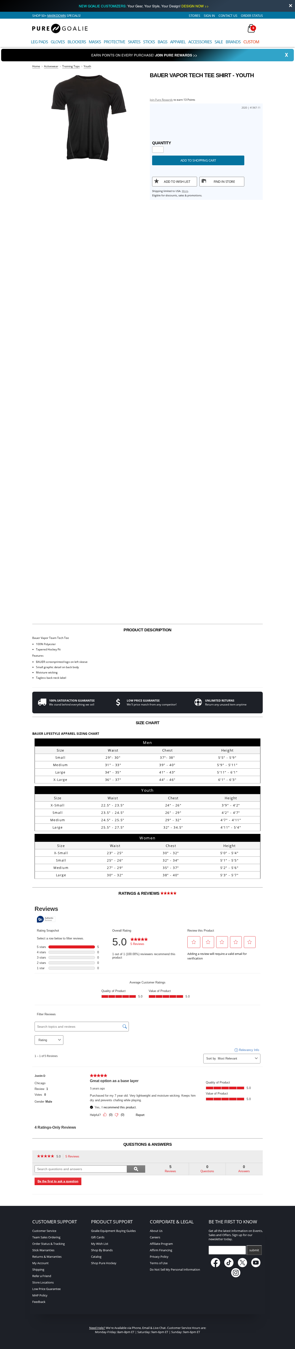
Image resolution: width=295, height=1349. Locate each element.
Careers (155, 1237)
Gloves (58, 41)
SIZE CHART (147, 722)
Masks (95, 41)
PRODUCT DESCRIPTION (147, 630)
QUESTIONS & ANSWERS (147, 1144)
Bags (162, 41)
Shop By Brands (102, 1250)
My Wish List (99, 1244)
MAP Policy (39, 1295)
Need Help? (97, 1328)
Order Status (252, 15)
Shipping (38, 1269)
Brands (233, 41)
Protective (114, 41)
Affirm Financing (161, 1250)
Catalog (96, 1257)
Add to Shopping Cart (198, 160)
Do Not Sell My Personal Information (175, 1269)
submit (254, 1250)
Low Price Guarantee (46, 1289)
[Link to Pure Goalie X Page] (243, 1266)
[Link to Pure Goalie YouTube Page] (256, 1266)
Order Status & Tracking (48, 1244)
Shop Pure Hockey (103, 1263)
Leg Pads (39, 41)
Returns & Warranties (47, 1257)
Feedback (38, 1302)
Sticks (149, 41)
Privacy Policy (159, 1257)
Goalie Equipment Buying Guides (113, 1231)
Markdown (56, 15)
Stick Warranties (43, 1250)
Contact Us (227, 15)
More (185, 191)
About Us (156, 1231)
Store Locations (43, 1282)
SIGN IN (209, 15)
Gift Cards (97, 1237)
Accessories (200, 41)
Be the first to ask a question (58, 1181)
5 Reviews (73, 1157)
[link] (45, 1156)
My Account (40, 1263)
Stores (194, 15)
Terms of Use (159, 1263)
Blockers (77, 41)
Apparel (178, 41)
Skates (134, 41)
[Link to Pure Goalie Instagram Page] (235, 1276)
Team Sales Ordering (46, 1237)
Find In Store (224, 181)
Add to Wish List (177, 181)
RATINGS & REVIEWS (139, 893)
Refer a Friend (41, 1276)
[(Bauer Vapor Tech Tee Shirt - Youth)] (89, 118)
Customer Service (44, 1231)
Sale (219, 41)
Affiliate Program (161, 1244)
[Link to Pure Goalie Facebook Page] (216, 1266)
